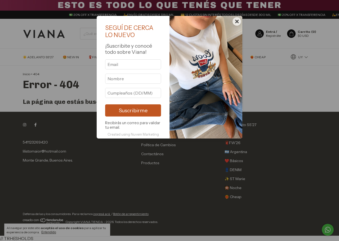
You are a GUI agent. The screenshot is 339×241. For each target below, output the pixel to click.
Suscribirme (133, 110)
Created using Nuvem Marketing (133, 134)
